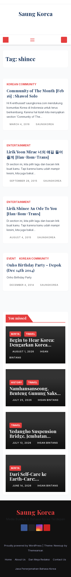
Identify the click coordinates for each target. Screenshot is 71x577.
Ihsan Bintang (48, 400)
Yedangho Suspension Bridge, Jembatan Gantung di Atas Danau (34, 436)
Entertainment (19, 145)
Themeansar (35, 550)
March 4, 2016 (20, 124)
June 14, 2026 (22, 485)
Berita (15, 334)
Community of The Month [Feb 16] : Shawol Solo (35, 93)
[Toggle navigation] (32, 39)
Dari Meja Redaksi (39, 559)
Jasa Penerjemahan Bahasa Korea (35, 568)
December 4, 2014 (22, 285)
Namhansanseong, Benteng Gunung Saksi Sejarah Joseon (33, 393)
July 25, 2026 (22, 400)
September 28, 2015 (24, 180)
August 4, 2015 (21, 237)
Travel (30, 334)
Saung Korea (36, 14)
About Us (20, 559)
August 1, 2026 (23, 351)
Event (11, 258)
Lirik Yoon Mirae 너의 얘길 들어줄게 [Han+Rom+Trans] (35, 154)
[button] (57, 40)
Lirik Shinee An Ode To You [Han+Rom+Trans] (32, 211)
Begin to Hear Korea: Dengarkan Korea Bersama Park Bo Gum (33, 344)
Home (8, 559)
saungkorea (45, 124)
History (16, 382)
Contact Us (59, 559)
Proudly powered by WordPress (23, 545)
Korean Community (21, 84)
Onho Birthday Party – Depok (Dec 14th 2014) (34, 267)
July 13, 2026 (22, 442)
